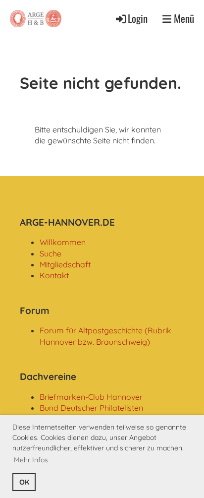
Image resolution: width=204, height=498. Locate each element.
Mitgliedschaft (65, 264)
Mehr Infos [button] (31, 459)
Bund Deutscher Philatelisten (91, 408)
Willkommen (63, 242)
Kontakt (54, 275)
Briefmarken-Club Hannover (91, 397)
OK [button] (24, 482)
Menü (182, 18)
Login (138, 18)
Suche (50, 253)
